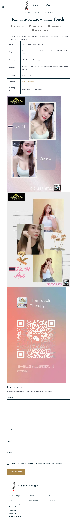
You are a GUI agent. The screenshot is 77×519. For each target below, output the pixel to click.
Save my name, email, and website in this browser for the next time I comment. (36, 464)
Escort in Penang (33, 501)
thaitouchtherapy (28, 81)
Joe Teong (21, 26)
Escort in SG (52, 504)
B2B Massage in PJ (15, 517)
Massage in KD (59, 26)
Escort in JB (51, 501)
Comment (10, 398)
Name (9, 430)
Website (10, 452)
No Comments (41, 30)
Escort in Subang (14, 504)
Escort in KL (13, 501)
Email (9, 441)
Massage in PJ (13, 513)
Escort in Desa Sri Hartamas (18, 507)
